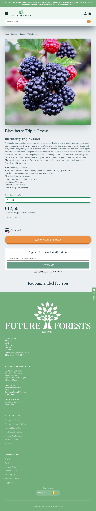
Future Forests (44, 506)
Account (85, 13)
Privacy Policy (11, 467)
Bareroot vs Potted (12, 420)
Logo (21, 13)
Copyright (9, 482)
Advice (8, 463)
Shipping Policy (11, 475)
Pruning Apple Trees (13, 436)
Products (14, 34)
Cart (89, 13)
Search (7, 459)
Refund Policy (11, 471)
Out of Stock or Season (48, 239)
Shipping (17, 213)
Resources (9, 443)
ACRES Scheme (11, 440)
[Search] (89, 22)
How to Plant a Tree (13, 428)
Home (7, 34)
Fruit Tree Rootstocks (14, 432)
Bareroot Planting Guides (15, 424)
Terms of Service (12, 478)
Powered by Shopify (56, 506)
